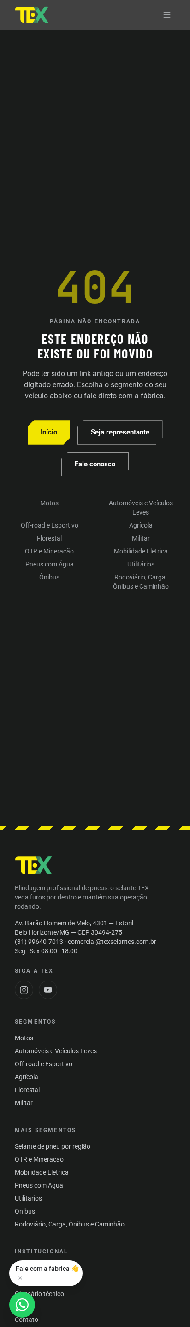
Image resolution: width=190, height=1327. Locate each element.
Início (49, 432)
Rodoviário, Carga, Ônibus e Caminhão (141, 581)
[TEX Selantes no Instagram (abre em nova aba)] (24, 990)
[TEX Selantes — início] (34, 865)
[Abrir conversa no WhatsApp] (22, 1305)
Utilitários (140, 564)
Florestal (49, 538)
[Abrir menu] (167, 14)
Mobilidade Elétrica (141, 551)
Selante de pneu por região (52, 1146)
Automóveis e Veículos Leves (141, 507)
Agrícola (141, 525)
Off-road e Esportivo (49, 525)
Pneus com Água (49, 564)
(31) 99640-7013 (39, 941)
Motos (49, 503)
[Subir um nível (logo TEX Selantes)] (32, 14)
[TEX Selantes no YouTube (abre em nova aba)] (48, 990)
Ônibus (49, 577)
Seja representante (120, 432)
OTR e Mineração (49, 551)
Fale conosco (95, 464)
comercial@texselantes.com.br (112, 941)
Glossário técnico (39, 1293)
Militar (141, 538)
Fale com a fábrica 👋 (47, 1268)
